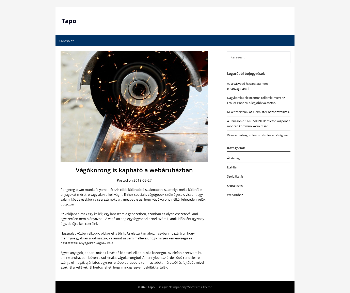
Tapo (69, 21)
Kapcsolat (66, 41)
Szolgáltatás (235, 176)
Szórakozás (235, 186)
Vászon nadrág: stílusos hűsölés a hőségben (257, 135)
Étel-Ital (232, 167)
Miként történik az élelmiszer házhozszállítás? (258, 112)
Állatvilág (233, 158)
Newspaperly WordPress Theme (190, 287)
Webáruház (235, 195)
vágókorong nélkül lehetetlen (174, 199)
